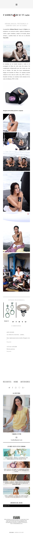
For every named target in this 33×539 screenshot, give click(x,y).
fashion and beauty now (16, 519)
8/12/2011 (14, 346)
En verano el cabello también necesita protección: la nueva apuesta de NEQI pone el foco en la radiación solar (16, 483)
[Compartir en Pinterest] (19, 321)
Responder (9, 342)
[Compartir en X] (13, 321)
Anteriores (25, 381)
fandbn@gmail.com (16, 440)
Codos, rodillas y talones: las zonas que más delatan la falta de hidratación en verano (16, 496)
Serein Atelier (19, 532)
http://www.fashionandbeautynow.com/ (21, 521)
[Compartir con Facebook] (16, 321)
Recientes (7, 381)
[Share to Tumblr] (22, 321)
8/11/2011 (12, 332)
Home (16, 381)
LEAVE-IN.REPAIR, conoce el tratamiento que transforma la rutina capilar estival (16, 458)
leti (8, 332)
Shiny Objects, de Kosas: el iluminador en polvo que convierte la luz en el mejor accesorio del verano (16, 470)
